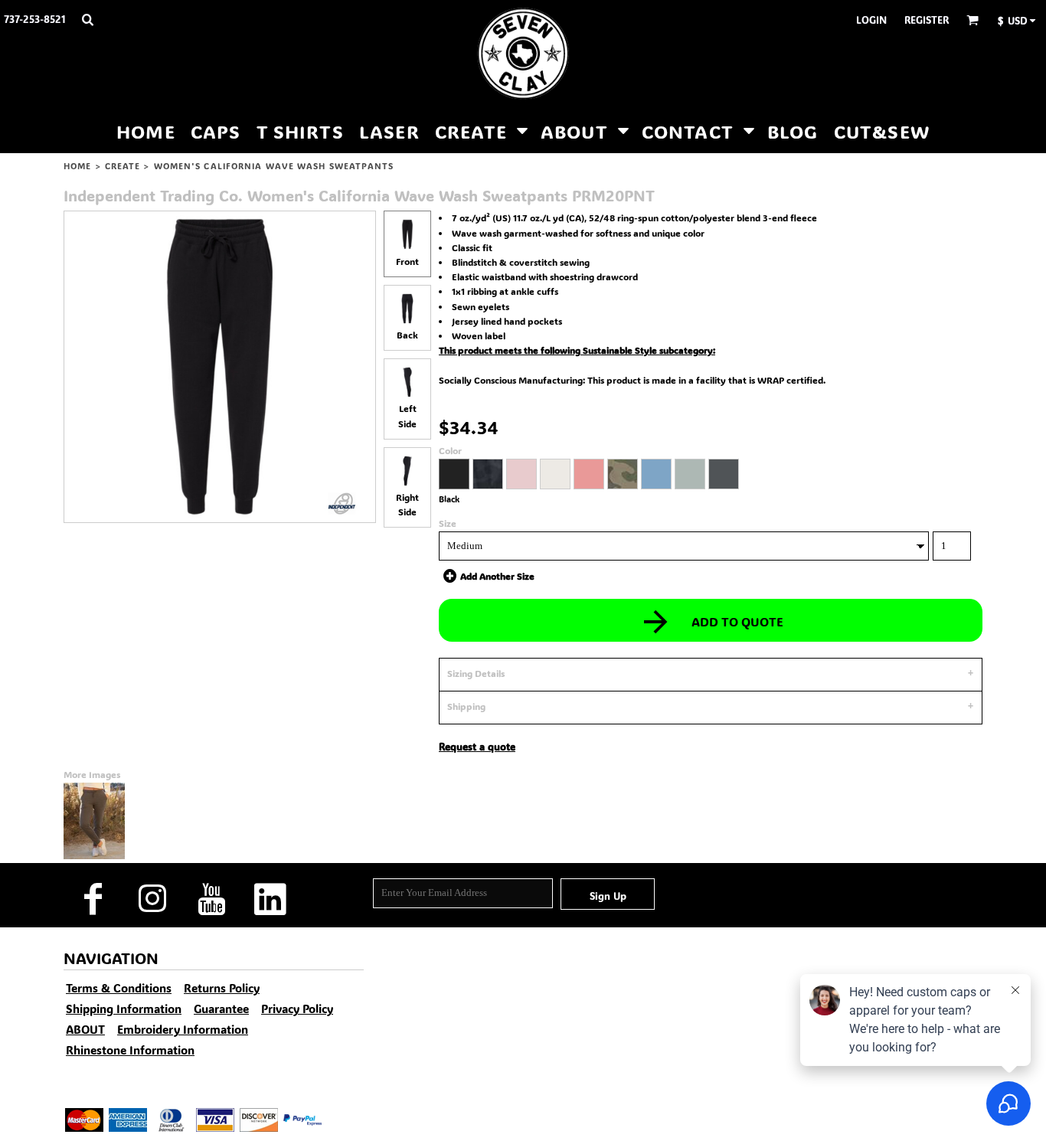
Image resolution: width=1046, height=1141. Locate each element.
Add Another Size (497, 576)
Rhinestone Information (130, 1050)
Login (871, 19)
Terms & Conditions (119, 988)
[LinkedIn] (270, 899)
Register (926, 19)
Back (407, 335)
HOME (77, 166)
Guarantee (221, 1008)
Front (407, 261)
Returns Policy (222, 988)
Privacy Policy (297, 1008)
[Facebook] (93, 899)
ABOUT (85, 1029)
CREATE (123, 166)
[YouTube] (211, 899)
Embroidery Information (182, 1029)
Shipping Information (123, 1008)
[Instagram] (152, 899)
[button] (87, 19)
